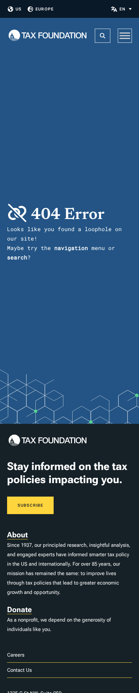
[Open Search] (102, 36)
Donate (19, 609)
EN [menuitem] (122, 9)
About (17, 535)
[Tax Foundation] (47, 36)
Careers (15, 655)
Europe (44, 9)
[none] (125, 8)
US (19, 9)
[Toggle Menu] (124, 35)
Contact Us (19, 670)
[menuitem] (125, 8)
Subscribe (31, 505)
